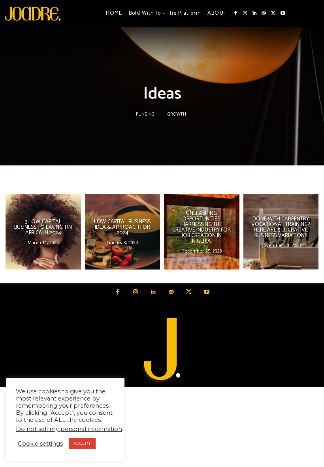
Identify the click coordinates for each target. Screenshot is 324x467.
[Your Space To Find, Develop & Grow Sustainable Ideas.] (162, 350)
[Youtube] (283, 13)
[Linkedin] (254, 13)
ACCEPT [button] (82, 443)
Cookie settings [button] (40, 443)
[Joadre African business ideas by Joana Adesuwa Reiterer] (32, 13)
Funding (145, 114)
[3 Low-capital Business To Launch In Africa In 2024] (43, 232)
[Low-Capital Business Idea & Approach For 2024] (122, 232)
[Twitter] (273, 13)
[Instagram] (245, 13)
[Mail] (264, 13)
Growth (177, 114)
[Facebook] (235, 13)
